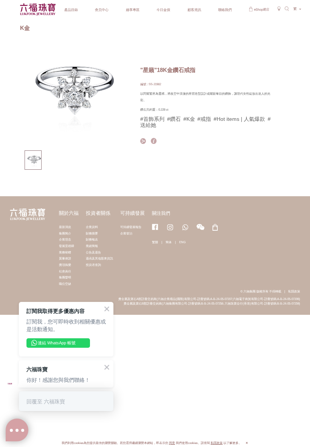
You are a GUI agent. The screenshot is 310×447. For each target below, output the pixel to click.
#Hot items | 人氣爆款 (239, 119)
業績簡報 (92, 246)
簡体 (169, 242)
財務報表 (92, 239)
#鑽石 (174, 119)
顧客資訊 (194, 10)
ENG (182, 242)
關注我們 (161, 213)
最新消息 (65, 227)
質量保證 (65, 258)
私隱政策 (294, 291)
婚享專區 (133, 10)
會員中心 (101, 10)
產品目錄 (71, 10)
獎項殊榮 (65, 265)
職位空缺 (65, 284)
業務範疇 (65, 252)
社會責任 (65, 271)
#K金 (189, 119)
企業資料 (92, 227)
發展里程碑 (66, 246)
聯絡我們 (225, 10)
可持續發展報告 (130, 227)
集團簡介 (65, 233)
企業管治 (126, 233)
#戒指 (204, 119)
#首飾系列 (152, 119)
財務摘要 (92, 233)
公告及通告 (93, 252)
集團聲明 (65, 277)
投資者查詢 (93, 265)
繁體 (155, 242)
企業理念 (65, 239)
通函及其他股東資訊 (99, 258)
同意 (172, 443)
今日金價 (163, 10)
